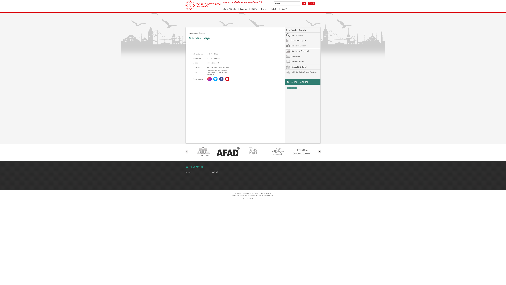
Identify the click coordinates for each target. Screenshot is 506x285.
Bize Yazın (285, 9)
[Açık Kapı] (253, 151)
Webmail (215, 172)
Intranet (188, 172)
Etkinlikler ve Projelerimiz (300, 51)
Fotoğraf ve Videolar (298, 46)
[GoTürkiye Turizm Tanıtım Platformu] (278, 151)
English (311, 3)
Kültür (254, 9)
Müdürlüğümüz (229, 9)
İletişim (274, 9)
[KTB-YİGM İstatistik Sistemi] (302, 151)
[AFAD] (228, 151)
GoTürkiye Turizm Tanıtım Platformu (304, 72)
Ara (304, 3)
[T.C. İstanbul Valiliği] (203, 151)
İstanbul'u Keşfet (297, 35)
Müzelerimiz (295, 56)
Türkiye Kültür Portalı (299, 67)
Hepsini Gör (292, 88)
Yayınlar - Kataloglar (298, 30)
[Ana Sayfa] (203, 5)
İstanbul (243, 9)
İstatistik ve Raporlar (298, 41)
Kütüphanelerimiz (297, 62)
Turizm (264, 9)
